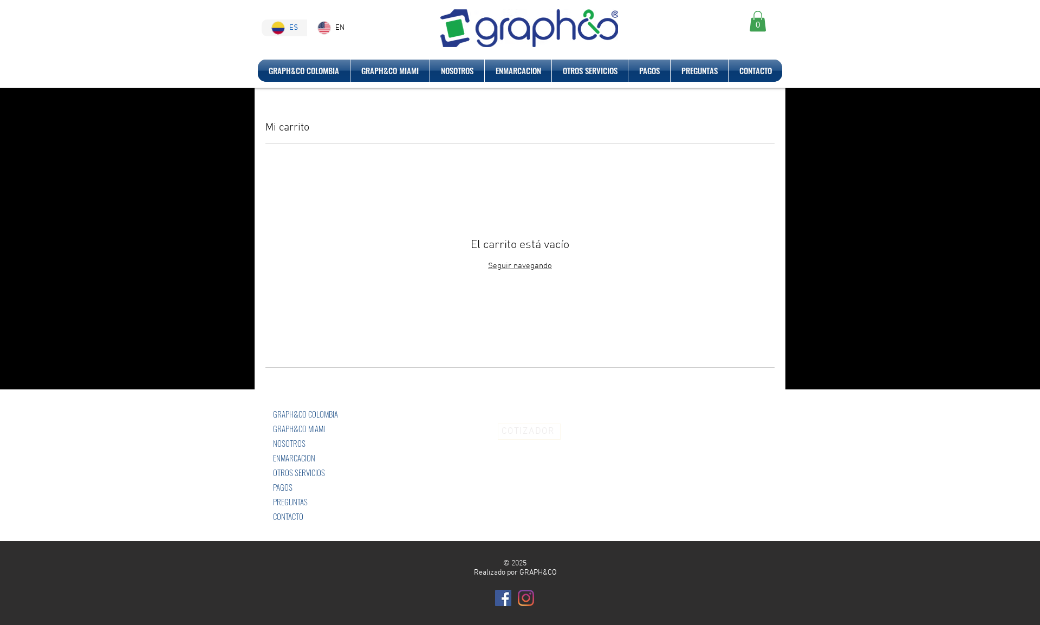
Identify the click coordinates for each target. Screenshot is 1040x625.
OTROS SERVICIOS (299, 472)
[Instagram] (526, 598)
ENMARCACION (294, 458)
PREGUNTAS (290, 501)
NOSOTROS (289, 443)
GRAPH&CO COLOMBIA (305, 414)
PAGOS (282, 487)
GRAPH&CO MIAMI (299, 428)
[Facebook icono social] (503, 598)
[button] (757, 21)
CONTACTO (288, 516)
